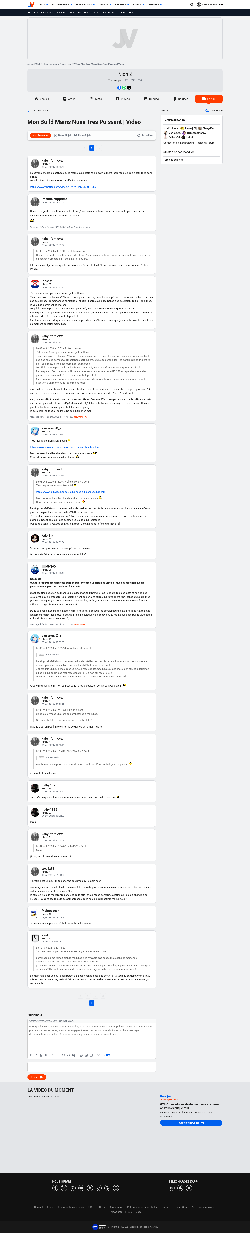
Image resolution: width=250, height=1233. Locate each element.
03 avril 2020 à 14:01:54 (53, 542)
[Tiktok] (99, 1187)
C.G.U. (91, 1207)
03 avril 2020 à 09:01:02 (53, 245)
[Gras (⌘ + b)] (31, 1055)
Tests (98, 99)
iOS (96, 12)
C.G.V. (102, 1207)
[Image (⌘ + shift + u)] (86, 1055)
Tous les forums (51, 64)
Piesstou (48, 281)
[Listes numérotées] (59, 1055)
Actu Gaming (60, 4)
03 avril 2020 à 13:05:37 (53, 434)
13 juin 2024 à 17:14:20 (53, 875)
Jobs (139, 1211)
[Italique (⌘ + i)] (36, 1055)
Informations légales (72, 1207)
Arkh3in (47, 536)
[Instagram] (73, 1187)
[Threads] (107, 1187)
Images (154, 99)
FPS (131, 12)
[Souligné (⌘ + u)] (41, 1055)
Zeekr (46, 935)
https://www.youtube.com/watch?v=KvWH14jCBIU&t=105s (63, 187)
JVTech (103, 4)
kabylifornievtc (52, 160)
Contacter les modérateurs (178, 142)
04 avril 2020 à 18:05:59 (53, 791)
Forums (154, 4)
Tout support (115, 80)
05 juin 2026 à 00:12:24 (53, 941)
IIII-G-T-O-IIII (51, 566)
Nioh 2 (39, 64)
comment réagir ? (66, 1021)
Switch (87, 12)
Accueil (31, 64)
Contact (38, 1207)
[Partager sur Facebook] (119, 88)
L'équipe (51, 1207)
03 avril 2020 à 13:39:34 (53, 475)
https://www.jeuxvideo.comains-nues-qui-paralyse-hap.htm (64, 447)
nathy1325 (49, 785)
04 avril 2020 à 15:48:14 (53, 745)
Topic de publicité (173, 159)
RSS (129, 1211)
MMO (115, 12)
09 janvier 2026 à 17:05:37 (54, 917)
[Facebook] (55, 1187)
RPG (123, 12)
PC (29, 12)
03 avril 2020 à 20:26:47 (53, 704)
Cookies (166, 1207)
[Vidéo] (91, 1055)
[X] (64, 1187)
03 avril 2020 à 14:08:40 (53, 573)
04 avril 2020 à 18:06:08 (53, 816)
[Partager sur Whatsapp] (124, 88)
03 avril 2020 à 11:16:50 (53, 342)
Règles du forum (205, 142)
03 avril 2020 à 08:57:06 (53, 202)
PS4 (71, 12)
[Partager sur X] (129, 88)
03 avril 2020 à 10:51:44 (53, 287)
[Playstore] (172, 1187)
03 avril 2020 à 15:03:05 (53, 642)
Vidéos (137, 4)
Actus (72, 99)
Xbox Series (47, 12)
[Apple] (180, 1187)
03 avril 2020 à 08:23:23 (53, 167)
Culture (120, 4)
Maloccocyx (50, 911)
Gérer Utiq (181, 1207)
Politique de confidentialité (142, 1207)
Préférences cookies (202, 1207)
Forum (211, 99)
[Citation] (64, 1055)
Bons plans (84, 4)
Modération (116, 1207)
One (79, 12)
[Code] (68, 1055)
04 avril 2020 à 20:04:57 (53, 840)
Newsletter (117, 1211)
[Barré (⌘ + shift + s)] (46, 1055)
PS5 (36, 12)
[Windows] (189, 1187)
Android (105, 12)
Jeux (42, 4)
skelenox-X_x (51, 428)
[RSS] (90, 1187)
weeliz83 (48, 868)
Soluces (183, 99)
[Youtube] (81, 1187)
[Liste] (54, 1055)
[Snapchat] (116, 1187)
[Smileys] (81, 1055)
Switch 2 (62, 12)
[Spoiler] (73, 1055)
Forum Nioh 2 (67, 64)
